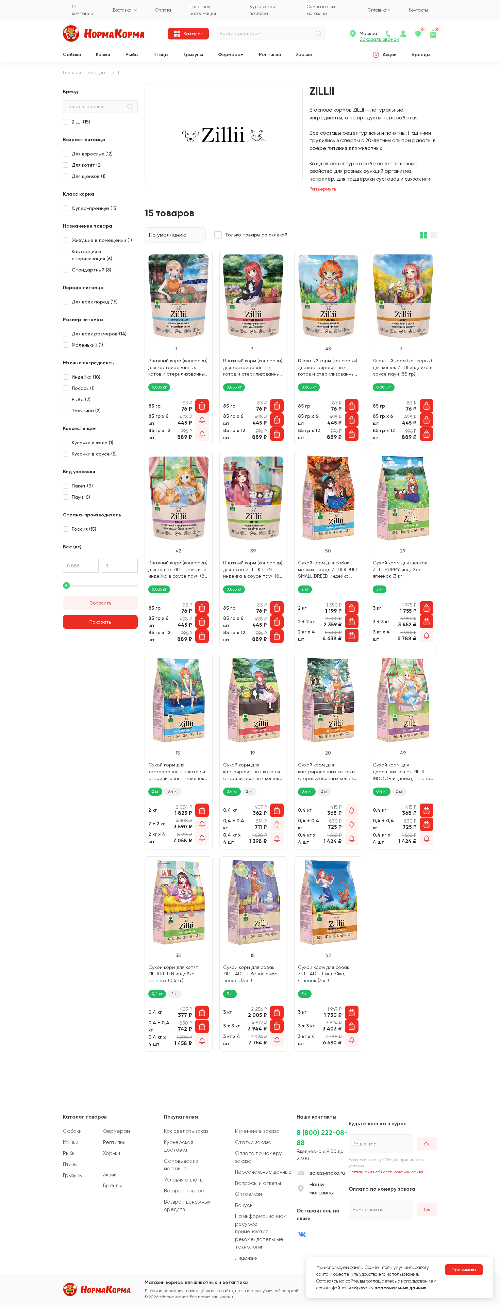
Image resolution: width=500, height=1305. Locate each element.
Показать (100, 622)
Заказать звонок (379, 39)
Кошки (103, 54)
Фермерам (231, 54)
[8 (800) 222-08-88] (388, 34)
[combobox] (175, 235)
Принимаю (464, 1269)
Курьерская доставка (178, 1146)
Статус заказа (253, 1142)
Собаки (72, 54)
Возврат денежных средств (187, 1206)
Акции (390, 54)
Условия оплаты (183, 1180)
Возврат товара (184, 1191)
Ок (427, 1209)
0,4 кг (172, 791)
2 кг (155, 791)
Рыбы (132, 54)
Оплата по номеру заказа (258, 1157)
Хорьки (304, 54)
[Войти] (403, 34)
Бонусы (244, 1205)
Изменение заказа (257, 1131)
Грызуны (193, 54)
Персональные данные (263, 1172)
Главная (72, 72)
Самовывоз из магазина (181, 1165)
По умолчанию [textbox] (168, 235)
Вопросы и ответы (258, 1183)
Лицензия (246, 1258)
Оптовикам (248, 1194)
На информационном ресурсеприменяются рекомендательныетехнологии (260, 1231)
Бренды (421, 54)
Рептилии (270, 54)
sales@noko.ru (327, 1173)
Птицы (160, 54)
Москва (368, 33)
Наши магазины (322, 1188)
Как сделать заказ (186, 1131)
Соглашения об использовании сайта (386, 1172)
